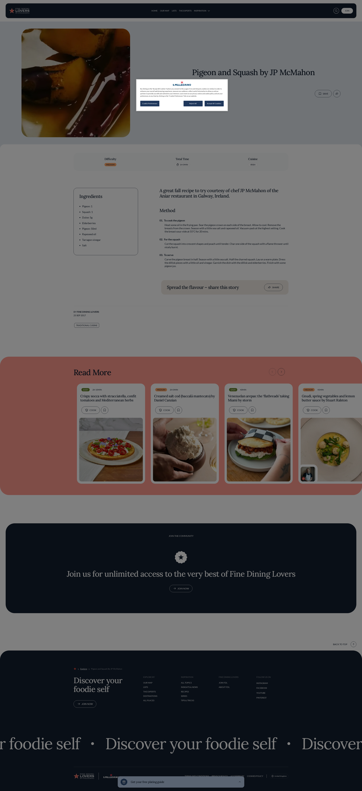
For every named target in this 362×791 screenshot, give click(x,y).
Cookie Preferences (149, 103)
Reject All (193, 103)
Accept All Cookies (214, 103)
